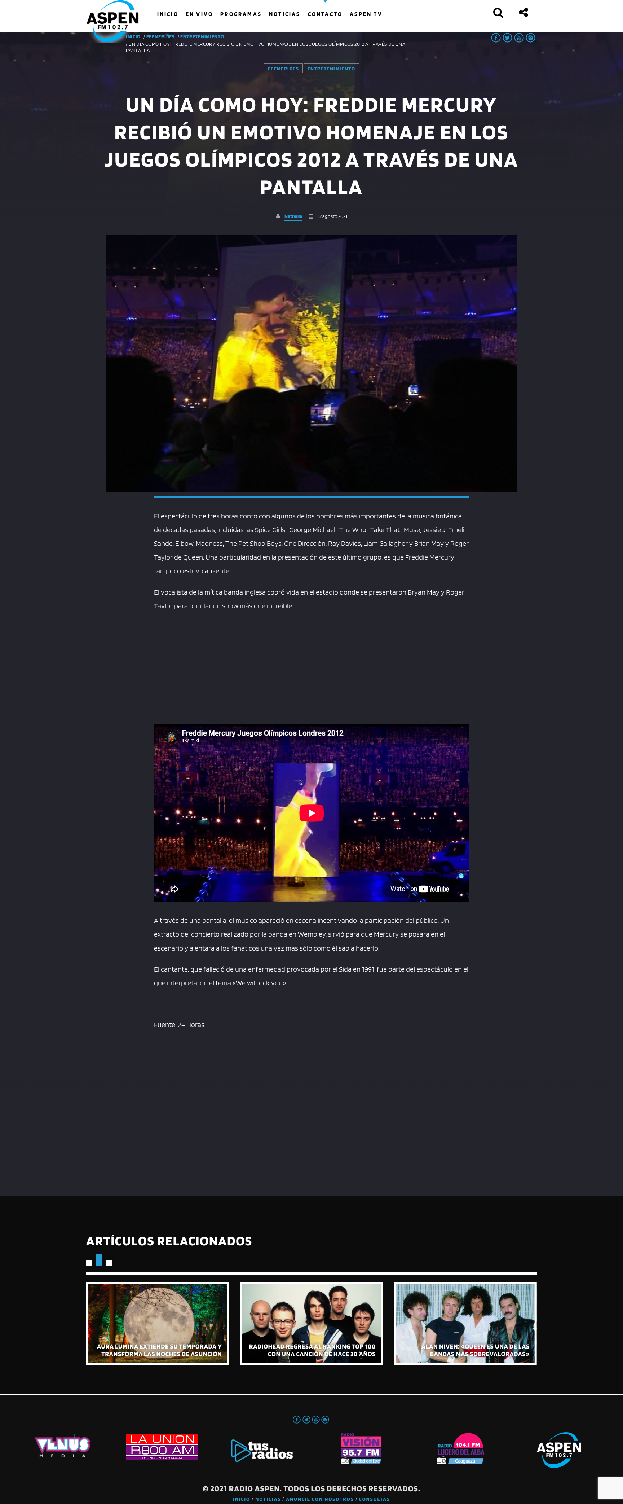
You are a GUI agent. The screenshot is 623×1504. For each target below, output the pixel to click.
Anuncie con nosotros (320, 1499)
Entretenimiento (202, 36)
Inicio (241, 1499)
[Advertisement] (311, 666)
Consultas (374, 1499)
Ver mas (157, 1323)
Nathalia (293, 216)
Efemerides (160, 36)
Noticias (268, 1499)
